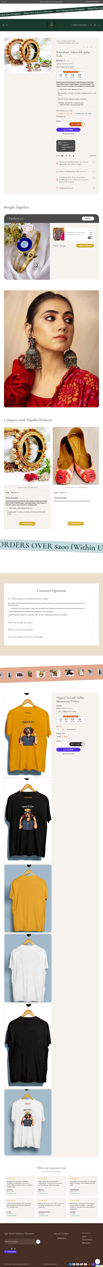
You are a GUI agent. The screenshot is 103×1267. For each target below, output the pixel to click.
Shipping (58, 63)
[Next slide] (49, 55)
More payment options (68, 133)
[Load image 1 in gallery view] (29, 66)
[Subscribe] (38, 1242)
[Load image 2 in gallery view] (37, 66)
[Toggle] (24, 66)
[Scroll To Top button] (97, 1261)
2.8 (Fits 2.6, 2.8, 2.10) (83, 114)
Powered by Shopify (22, 1264)
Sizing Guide (59, 116)
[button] (3, 25)
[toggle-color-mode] (99, 25)
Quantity (58, 121)
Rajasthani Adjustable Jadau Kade (27, 487)
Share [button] (57, 155)
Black (59, 736)
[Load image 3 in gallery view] (45, 66)
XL (58, 729)
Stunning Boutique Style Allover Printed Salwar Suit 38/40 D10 (75, 233)
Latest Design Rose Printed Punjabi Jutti (75, 487)
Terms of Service (87, 1240)
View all (88, 218)
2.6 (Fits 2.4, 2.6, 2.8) (65, 114)
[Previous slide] (7, 55)
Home (58, 41)
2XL (63, 729)
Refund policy (86, 1243)
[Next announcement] (70, 2)
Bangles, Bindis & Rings (69, 41)
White (66, 736)
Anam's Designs (12, 1264)
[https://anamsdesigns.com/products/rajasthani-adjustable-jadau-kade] (62, 155)
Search (84, 1236)
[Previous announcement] (33, 2)
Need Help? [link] (93, 155)
